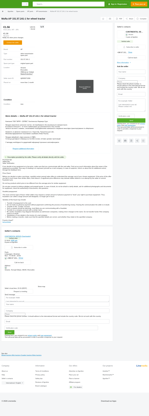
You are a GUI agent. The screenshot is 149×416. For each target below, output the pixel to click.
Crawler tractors (26, 355)
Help (3, 375)
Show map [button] (41, 286)
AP (21, 49)
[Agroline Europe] (10, 4)
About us (5, 371)
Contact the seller (13, 42)
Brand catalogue (41, 386)
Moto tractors (36, 355)
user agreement (46, 335)
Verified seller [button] (13, 238)
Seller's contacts (7, 378)
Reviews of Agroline (42, 382)
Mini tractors (16, 355)
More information (123, 62)
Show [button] (21, 258)
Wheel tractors (6, 355)
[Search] (34, 4)
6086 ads (14, 240)
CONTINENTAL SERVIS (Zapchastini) (18, 236)
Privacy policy (40, 375)
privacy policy (32, 335)
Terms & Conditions (42, 371)
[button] (103, 19)
